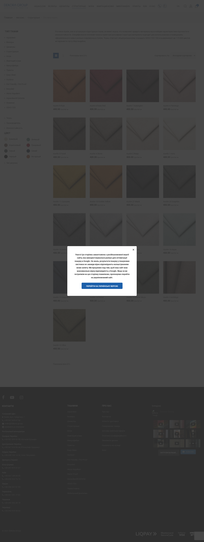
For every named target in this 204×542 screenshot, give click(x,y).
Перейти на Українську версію (102, 286)
